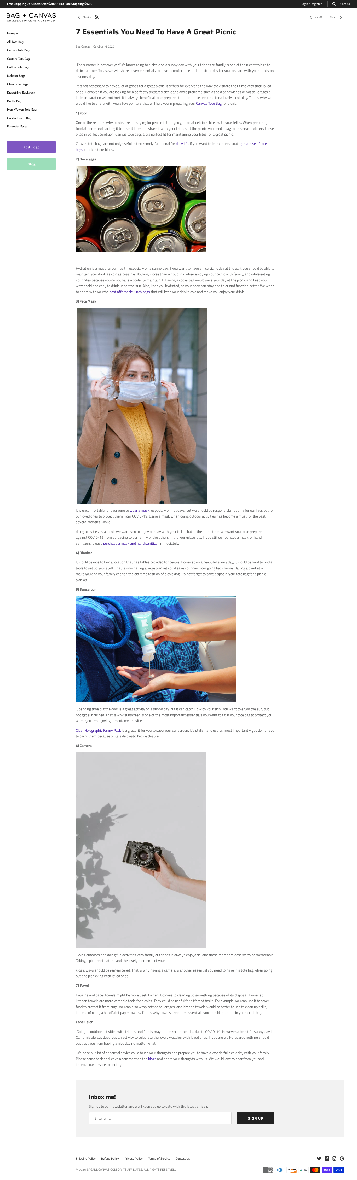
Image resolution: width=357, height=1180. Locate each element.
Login (304, 4)
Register (316, 4)
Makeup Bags (16, 75)
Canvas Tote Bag (18, 50)
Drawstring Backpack (21, 92)
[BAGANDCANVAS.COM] (31, 16)
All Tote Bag (15, 41)
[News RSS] (97, 16)
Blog (31, 164)
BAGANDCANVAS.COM (102, 1169)
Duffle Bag (14, 101)
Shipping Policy (86, 1158)
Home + (12, 33)
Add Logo (31, 147)
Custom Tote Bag (18, 58)
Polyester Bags (17, 126)
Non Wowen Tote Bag (22, 109)
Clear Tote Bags (17, 84)
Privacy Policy (133, 1158)
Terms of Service (159, 1158)
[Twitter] (319, 1159)
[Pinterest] (342, 1159)
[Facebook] (327, 1159)
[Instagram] (334, 1159)
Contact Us (183, 1158)
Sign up (255, 1118)
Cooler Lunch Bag (19, 118)
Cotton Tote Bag (18, 67)
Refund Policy (110, 1158)
